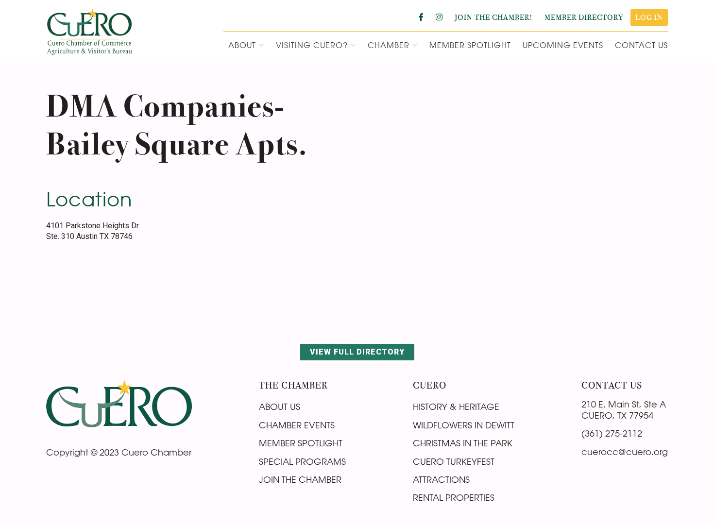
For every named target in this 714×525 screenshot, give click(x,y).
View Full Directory (357, 351)
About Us (279, 406)
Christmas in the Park (462, 443)
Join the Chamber (300, 479)
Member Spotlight (300, 443)
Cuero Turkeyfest (453, 461)
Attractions (441, 479)
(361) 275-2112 (611, 433)
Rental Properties (453, 497)
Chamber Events (297, 425)
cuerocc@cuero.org (624, 451)
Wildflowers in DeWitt (463, 425)
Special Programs (302, 461)
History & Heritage (456, 406)
